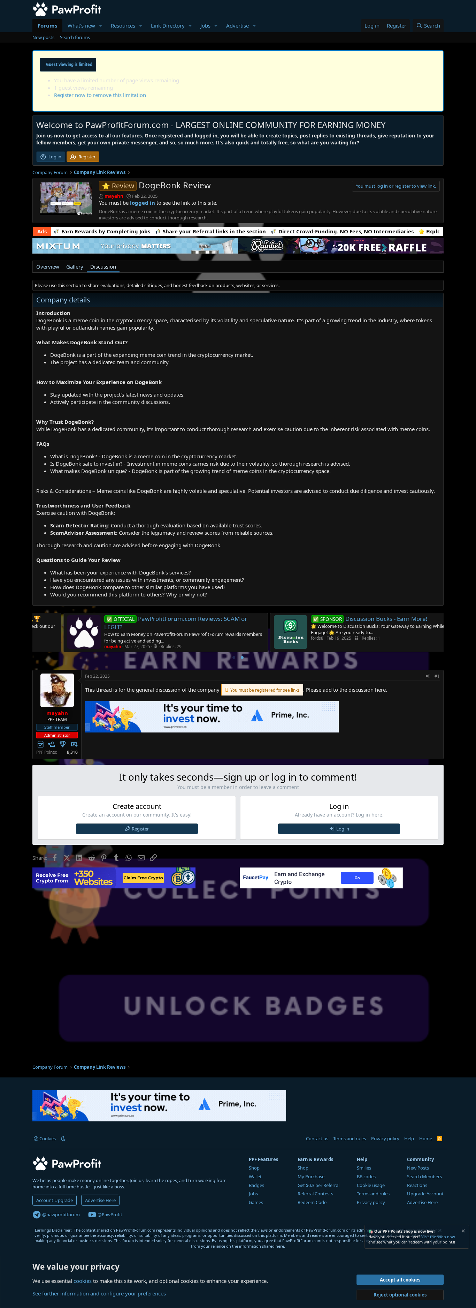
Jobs (205, 25)
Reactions (417, 1185)
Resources (123, 25)
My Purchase (311, 1176)
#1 (437, 676)
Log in (342, 829)
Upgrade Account (425, 1193)
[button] (101, 25)
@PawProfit (109, 1214)
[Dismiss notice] (463, 1231)
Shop (254, 1168)
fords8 (287, 638)
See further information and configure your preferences (99, 1293)
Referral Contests (315, 1193)
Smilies (364, 1168)
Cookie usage (371, 1185)
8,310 (72, 752)
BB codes (366, 1176)
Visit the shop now (438, 1236)
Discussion (103, 266)
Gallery (74, 266)
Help (409, 1138)
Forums (47, 25)
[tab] (234, 657)
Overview (47, 266)
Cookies (47, 1138)
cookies (83, 1280)
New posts (43, 37)
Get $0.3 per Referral (318, 1185)
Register (140, 829)
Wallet (255, 1176)
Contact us (317, 1138)
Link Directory (168, 25)
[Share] (427, 676)
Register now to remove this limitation (100, 94)
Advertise (237, 25)
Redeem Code (312, 1202)
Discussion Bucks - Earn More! (340, 619)
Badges (256, 1185)
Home (425, 1138)
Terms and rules (349, 1138)
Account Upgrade (54, 1200)
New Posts (418, 1168)
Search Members (424, 1176)
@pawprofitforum (60, 1214)
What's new (81, 25)
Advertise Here (100, 1200)
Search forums (75, 37)
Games (256, 1202)
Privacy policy (385, 1138)
